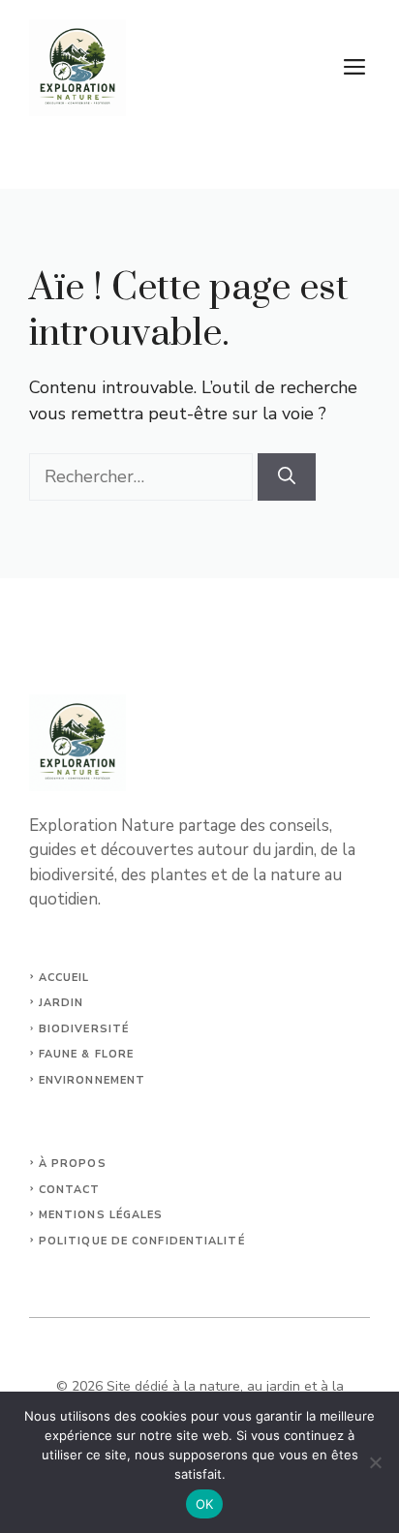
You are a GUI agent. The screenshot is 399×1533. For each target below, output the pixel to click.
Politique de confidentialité (142, 1241)
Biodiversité (84, 1029)
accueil (64, 977)
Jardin (61, 1003)
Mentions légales (101, 1215)
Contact (70, 1189)
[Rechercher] (287, 477)
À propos (73, 1163)
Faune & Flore (86, 1054)
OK (205, 1504)
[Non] (374, 1462)
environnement (92, 1080)
